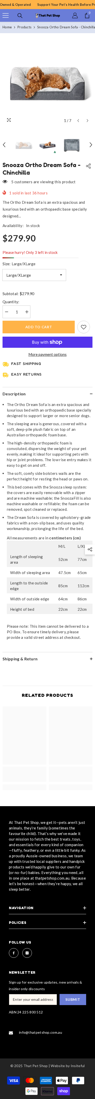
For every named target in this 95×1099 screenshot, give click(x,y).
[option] (47, 81)
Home (7, 27)
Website (58, 1066)
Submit (72, 999)
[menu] (6, 15)
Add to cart (38, 327)
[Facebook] (13, 953)
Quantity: (11, 301)
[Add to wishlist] (83, 327)
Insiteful (78, 1066)
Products (24, 27)
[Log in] (75, 15)
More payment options (47, 354)
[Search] (20, 16)
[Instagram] (27, 953)
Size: (19, 263)
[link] (24, 774)
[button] (78, 120)
